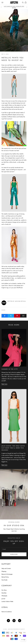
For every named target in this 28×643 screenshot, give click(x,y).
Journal (3, 599)
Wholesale (4, 596)
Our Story (4, 590)
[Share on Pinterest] (17, 315)
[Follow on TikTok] (19, 620)
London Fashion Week (7, 601)
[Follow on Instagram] (14, 620)
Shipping (4, 571)
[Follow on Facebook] (8, 620)
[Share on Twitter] (11, 315)
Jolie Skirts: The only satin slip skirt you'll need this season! (13, 448)
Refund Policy (5, 577)
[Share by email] (23, 315)
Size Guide (4, 580)
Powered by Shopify (19, 629)
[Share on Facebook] (5, 315)
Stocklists (4, 593)
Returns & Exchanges (7, 574)
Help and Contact (6, 568)
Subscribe (14, 554)
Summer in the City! (10, 369)
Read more (4, 384)
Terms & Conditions (7, 612)
